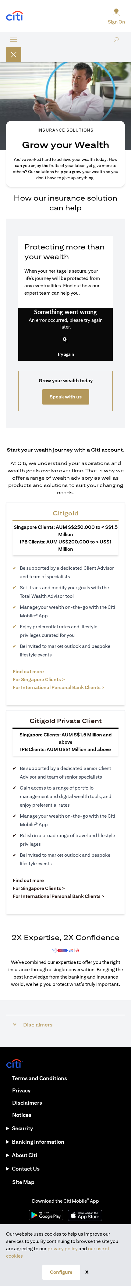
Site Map (23, 1182)
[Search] (116, 47)
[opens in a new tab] (14, 16)
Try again (65, 355)
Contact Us (26, 1168)
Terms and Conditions (39, 1078)
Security (22, 1128)
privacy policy (63, 1248)
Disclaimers (27, 1102)
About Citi (24, 1155)
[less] (13, 54)
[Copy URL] (65, 340)
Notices (21, 1115)
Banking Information (38, 1142)
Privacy (21, 1090)
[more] (13, 39)
